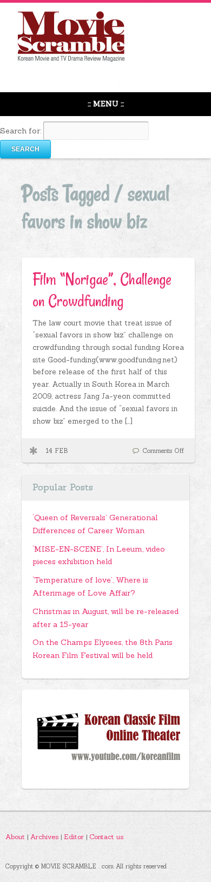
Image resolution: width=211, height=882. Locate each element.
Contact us (106, 836)
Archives (45, 836)
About (16, 836)
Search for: (20, 131)
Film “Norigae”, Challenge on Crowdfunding (102, 290)
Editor (75, 836)
